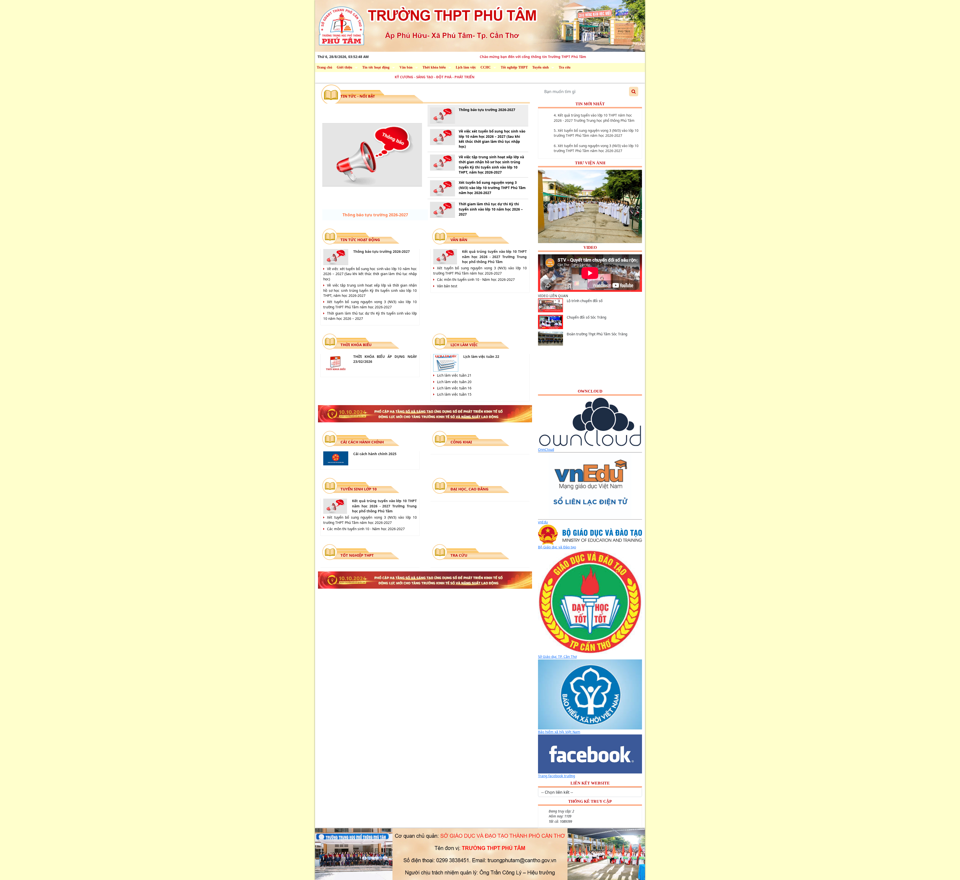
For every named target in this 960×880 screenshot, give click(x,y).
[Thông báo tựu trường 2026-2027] (372, 155)
